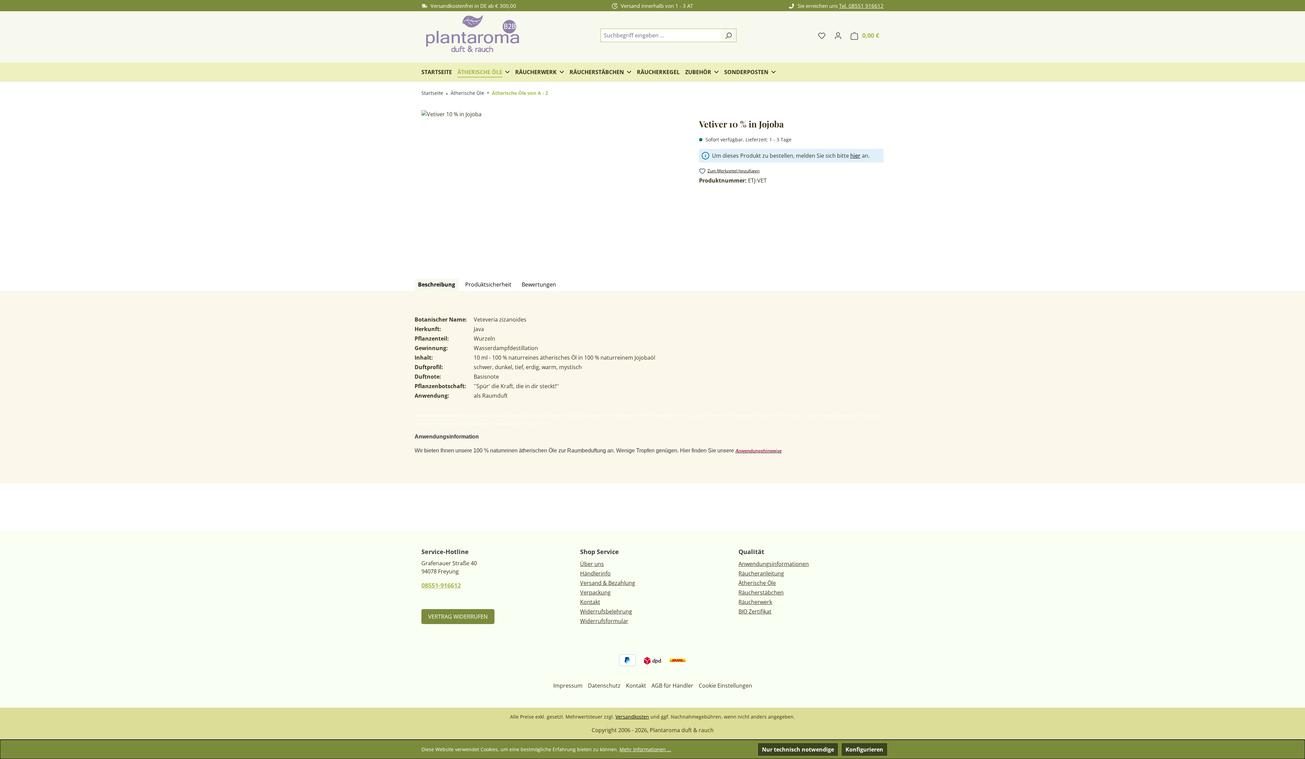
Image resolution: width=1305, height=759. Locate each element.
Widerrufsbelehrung (606, 611)
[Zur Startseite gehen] (472, 34)
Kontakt (590, 602)
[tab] (436, 285)
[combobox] (661, 35)
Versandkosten (632, 716)
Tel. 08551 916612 (861, 5)
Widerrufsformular (604, 621)
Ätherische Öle (757, 583)
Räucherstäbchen (761, 592)
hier (855, 155)
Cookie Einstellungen (725, 685)
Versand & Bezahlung (607, 583)
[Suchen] (728, 35)
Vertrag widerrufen (458, 616)
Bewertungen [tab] (539, 284)
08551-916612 (441, 585)
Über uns (592, 564)
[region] (553, 183)
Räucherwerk (755, 602)
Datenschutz (604, 685)
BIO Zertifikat (754, 611)
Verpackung (595, 592)
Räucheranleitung (761, 573)
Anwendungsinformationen (773, 564)
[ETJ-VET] (553, 183)
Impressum (567, 685)
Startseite (432, 93)
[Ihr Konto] (838, 35)
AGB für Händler (672, 685)
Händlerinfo (595, 573)
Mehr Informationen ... (645, 749)
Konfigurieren (864, 749)
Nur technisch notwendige (798, 749)
